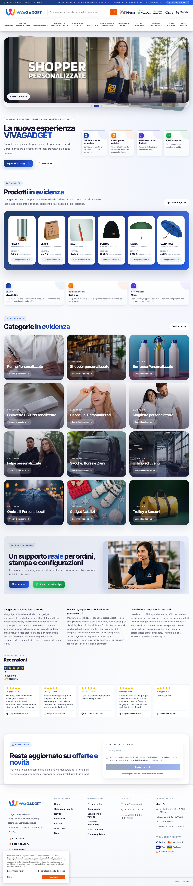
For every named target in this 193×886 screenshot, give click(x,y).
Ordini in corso (179, 2)
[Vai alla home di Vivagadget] (24, 12)
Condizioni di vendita (94, 815)
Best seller (46, 163)
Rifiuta (9, 877)
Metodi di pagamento (93, 823)
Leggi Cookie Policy (15, 871)
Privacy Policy (143, 760)
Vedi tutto (177, 326)
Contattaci (20, 584)
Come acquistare (96, 834)
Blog (56, 833)
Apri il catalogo (175, 202)
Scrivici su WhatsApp (51, 584)
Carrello (58, 823)
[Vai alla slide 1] (92, 106)
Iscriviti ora (141, 767)
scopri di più (16, 96)
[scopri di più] (96, 70)
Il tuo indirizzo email (120, 744)
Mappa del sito (95, 829)
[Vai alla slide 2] (96, 106)
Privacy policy (94, 804)
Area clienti (60, 828)
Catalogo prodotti (63, 809)
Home (57, 804)
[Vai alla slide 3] (101, 106)
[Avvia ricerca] (113, 12)
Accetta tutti (53, 877)
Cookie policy (94, 809)
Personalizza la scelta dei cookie (51, 871)
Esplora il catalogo (16, 163)
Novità (57, 813)
